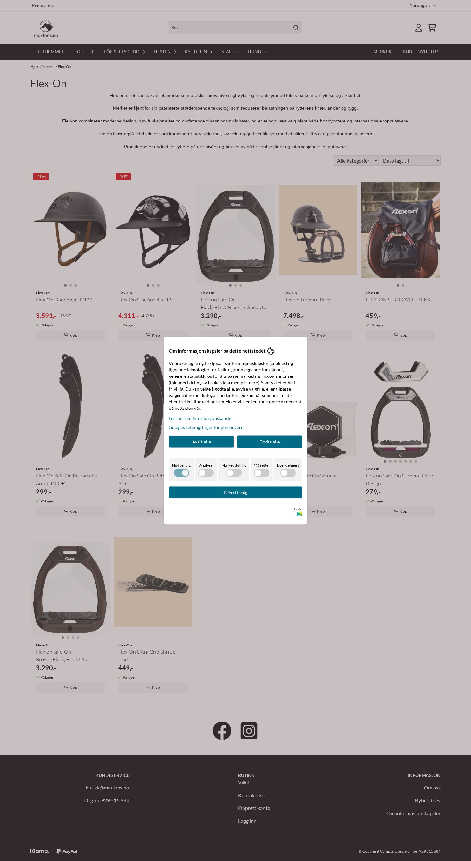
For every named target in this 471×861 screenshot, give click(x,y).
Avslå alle (201, 441)
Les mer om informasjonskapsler (201, 418)
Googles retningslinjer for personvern (206, 427)
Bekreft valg (235, 492)
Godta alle (270, 441)
